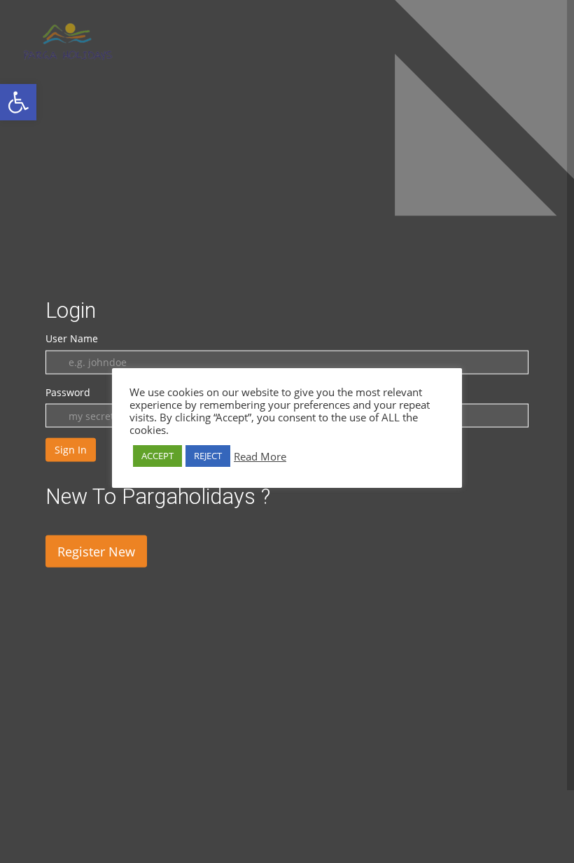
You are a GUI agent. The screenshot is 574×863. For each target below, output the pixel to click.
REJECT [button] (208, 455)
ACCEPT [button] (157, 455)
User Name (72, 338)
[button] (18, 102)
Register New (96, 551)
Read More (260, 456)
